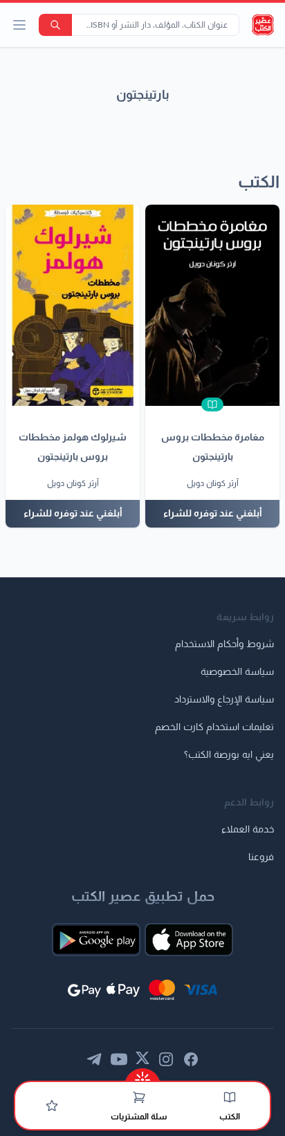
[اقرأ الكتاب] (212, 404)
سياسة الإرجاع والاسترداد (224, 700)
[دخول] (52, 1105)
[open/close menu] (19, 25)
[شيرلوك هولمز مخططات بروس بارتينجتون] (73, 305)
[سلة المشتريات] (139, 1097)
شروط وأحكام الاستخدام (224, 644)
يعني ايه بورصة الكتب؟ (229, 755)
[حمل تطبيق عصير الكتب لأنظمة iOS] (189, 939)
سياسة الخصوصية (237, 672)
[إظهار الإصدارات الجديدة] (142, 1075)
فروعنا (261, 857)
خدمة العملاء (247, 830)
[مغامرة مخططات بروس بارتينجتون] (212, 305)
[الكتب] (229, 1097)
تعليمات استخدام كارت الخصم (214, 727)
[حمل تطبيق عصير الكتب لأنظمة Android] (96, 939)
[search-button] (55, 25)
